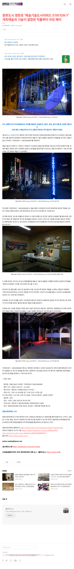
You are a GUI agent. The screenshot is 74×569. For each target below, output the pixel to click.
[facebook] (2, 561)
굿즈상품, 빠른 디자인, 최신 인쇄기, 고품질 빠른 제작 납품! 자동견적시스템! (28, 59)
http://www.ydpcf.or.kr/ (18, 436)
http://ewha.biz (53, 452)
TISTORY (4, 552)
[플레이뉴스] (12, 4)
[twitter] (7, 561)
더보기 (70, 471)
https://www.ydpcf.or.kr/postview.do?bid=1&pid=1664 (42, 427)
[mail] (20, 561)
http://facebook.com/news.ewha (26, 446)
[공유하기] (9, 462)
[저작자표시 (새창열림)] (23, 462)
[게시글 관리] (12, 462)
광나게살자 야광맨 (11, 42)
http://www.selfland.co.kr (12, 53)
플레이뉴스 (10, 509)
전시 (3, 23)
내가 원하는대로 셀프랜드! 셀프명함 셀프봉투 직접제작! (24, 56)
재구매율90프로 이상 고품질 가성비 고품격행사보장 (21, 45)
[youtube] (15, 561)
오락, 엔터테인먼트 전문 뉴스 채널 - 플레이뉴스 (19, 511)
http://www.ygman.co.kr (12, 39)
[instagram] (11, 561)
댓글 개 (4, 499)
